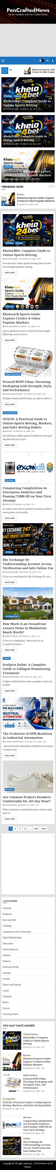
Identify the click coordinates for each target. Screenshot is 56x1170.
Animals (7, 908)
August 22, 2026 (29, 109)
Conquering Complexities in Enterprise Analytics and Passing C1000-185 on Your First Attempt (27, 494)
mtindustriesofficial (14, 742)
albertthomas (11, 636)
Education (10, 480)
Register (53, 61)
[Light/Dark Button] (41, 60)
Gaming (17, 96)
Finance (7, 961)
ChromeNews (40, 1163)
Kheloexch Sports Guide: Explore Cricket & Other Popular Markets (27, 173)
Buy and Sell (9, 919)
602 (36, 828)
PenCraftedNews (28, 10)
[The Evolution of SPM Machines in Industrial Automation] (28, 713)
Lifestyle (7, 996)
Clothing (8, 96)
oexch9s (9, 431)
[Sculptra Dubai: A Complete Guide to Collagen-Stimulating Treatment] (28, 658)
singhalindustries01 (14, 394)
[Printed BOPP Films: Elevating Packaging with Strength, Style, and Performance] (28, 361)
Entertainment (10, 949)
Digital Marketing (13, 374)
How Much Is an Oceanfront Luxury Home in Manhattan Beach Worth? (24, 628)
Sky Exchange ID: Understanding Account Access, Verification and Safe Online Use (28, 564)
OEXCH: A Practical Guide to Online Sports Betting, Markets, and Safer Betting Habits (27, 423)
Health (7, 658)
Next (44, 828)
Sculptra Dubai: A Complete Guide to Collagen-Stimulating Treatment (26, 668)
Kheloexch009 (12, 179)
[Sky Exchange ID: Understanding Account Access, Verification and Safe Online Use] (28, 539)
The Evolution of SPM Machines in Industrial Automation (27, 735)
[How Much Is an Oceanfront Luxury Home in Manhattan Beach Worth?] (28, 603)
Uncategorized (10, 413)
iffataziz (8, 505)
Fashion (7, 955)
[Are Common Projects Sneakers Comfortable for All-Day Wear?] (28, 777)
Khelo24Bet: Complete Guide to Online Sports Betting (27, 103)
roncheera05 (11, 805)
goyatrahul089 (11, 572)
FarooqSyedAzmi (12, 677)
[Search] (47, 60)
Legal (6, 990)
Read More (10, 273)
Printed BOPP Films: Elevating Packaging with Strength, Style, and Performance (27, 386)
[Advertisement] (28, 40)
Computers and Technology (17, 931)
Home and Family (12, 984)
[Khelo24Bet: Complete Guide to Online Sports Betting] (28, 230)
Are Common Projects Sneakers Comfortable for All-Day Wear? (27, 799)
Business (8, 167)
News (6, 1002)
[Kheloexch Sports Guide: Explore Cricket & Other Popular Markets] (8, 199)
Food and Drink (11, 966)
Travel (6, 1008)
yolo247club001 (12, 109)
